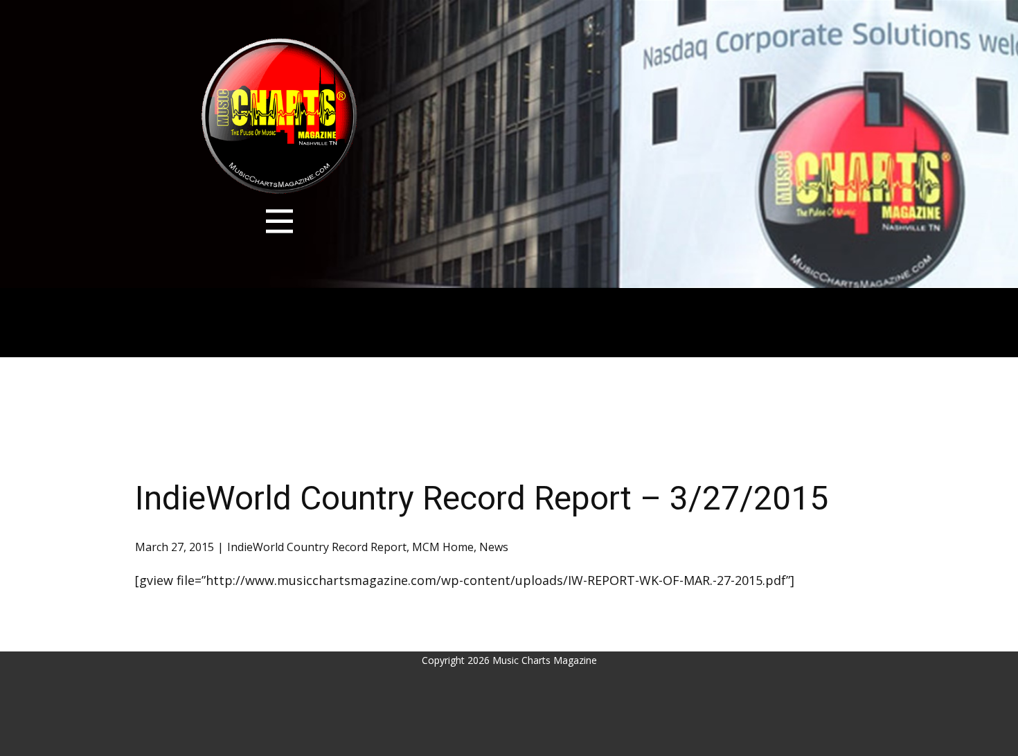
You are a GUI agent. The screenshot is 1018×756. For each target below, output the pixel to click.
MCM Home (443, 547)
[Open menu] (279, 221)
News (493, 547)
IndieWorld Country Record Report (317, 547)
